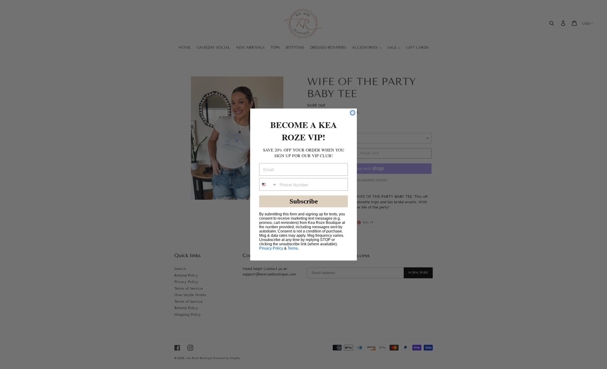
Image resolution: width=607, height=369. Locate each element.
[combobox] (268, 184)
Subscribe (304, 201)
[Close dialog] (352, 112)
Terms (293, 248)
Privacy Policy (271, 248)
